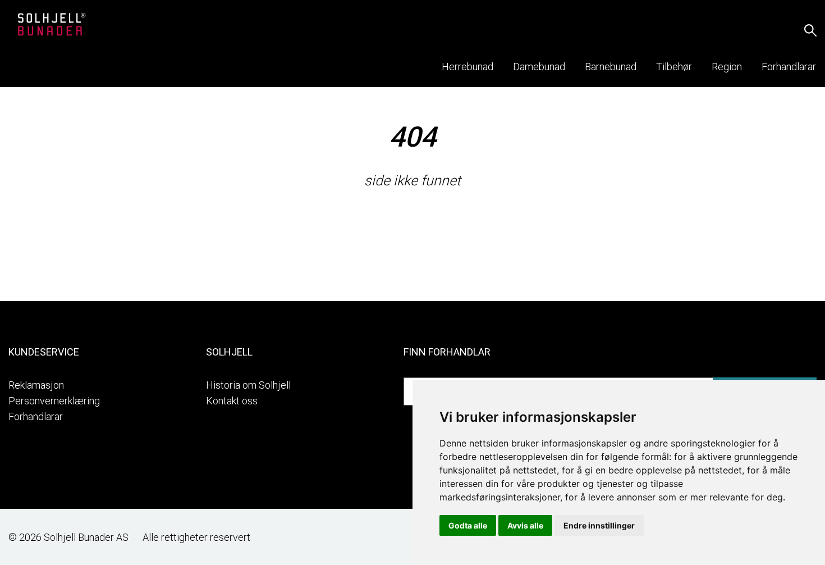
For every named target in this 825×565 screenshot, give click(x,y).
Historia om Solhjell (248, 385)
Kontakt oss (232, 401)
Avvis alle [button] (525, 525)
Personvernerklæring (54, 401)
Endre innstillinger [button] (599, 525)
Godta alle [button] (467, 525)
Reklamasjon (36, 385)
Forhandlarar (35, 416)
